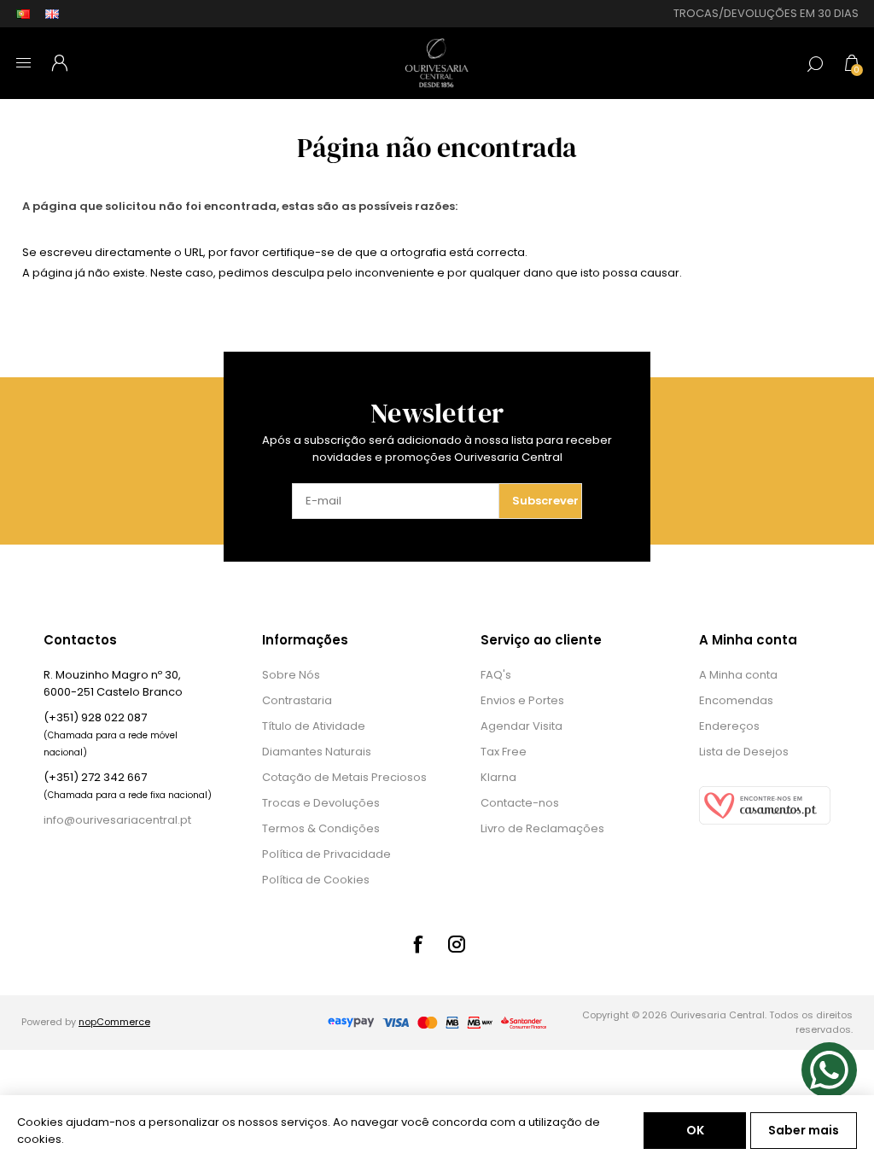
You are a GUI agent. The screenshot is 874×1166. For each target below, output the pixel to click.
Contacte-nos (520, 803)
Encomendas (736, 700)
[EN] (52, 13)
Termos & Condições (321, 828)
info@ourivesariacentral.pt (117, 820)
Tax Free (504, 751)
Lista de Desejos (744, 751)
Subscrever (545, 501)
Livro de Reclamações (542, 828)
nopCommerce (114, 1022)
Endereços (729, 726)
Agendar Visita (521, 726)
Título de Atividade (313, 726)
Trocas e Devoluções (321, 803)
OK (695, 1130)
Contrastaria (297, 700)
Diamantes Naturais (316, 751)
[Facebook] (417, 944)
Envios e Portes (522, 700)
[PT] (23, 13)
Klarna (498, 777)
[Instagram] (457, 944)
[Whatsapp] (829, 1070)
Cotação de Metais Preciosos (344, 777)
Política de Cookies (316, 880)
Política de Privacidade (326, 854)
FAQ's (496, 675)
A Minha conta (738, 675)
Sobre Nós (291, 675)
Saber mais (803, 1130)
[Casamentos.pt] (764, 821)
